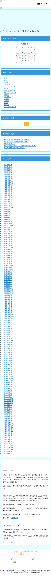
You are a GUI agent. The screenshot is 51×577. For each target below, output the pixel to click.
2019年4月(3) (8, 330)
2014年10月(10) (9, 425)
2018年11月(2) (8, 338)
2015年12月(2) (8, 399)
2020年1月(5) (8, 312)
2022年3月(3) (8, 260)
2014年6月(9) (8, 433)
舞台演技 (6, 105)
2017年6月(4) (8, 368)
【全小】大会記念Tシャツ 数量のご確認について (20, 146)
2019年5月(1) (8, 328)
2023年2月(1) (8, 241)
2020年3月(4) (8, 308)
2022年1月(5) (8, 264)
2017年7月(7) (8, 366)
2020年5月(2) (8, 304)
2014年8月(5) (8, 429)
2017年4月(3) (8, 370)
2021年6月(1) (8, 278)
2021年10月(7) (8, 270)
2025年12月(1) (8, 181)
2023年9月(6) (8, 227)
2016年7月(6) (8, 387)
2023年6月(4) (8, 233)
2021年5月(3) (8, 280)
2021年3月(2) (8, 284)
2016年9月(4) (8, 383)
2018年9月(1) (8, 342)
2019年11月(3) (8, 316)
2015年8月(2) (8, 407)
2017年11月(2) (8, 360)
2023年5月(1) (8, 235)
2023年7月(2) (8, 231)
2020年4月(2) (8, 306)
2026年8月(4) (8, 165)
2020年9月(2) (8, 296)
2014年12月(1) (8, 423)
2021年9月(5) (8, 272)
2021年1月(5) (8, 288)
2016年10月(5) (8, 381)
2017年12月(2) (8, 358)
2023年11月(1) (8, 223)
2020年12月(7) (8, 290)
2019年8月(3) (8, 322)
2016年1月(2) (8, 397)
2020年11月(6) (8, 292)
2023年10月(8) (8, 225)
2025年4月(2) (8, 197)
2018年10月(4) (8, 340)
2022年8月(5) (8, 251)
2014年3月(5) (8, 439)
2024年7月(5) (8, 213)
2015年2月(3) (8, 419)
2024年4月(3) (8, 217)
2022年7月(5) (8, 253)
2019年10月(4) (8, 318)
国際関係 (6, 95)
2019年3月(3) (8, 332)
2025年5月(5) (8, 195)
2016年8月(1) (8, 385)
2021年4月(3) (8, 282)
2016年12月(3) (8, 376)
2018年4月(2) (8, 352)
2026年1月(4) (8, 179)
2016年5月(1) (8, 391)
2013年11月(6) (8, 447)
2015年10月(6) (8, 403)
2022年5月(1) (8, 257)
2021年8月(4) (8, 274)
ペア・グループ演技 (10, 87)
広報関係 (6, 101)
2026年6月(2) (8, 169)
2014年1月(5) (8, 443)
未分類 (6, 103)
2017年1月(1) (8, 374)
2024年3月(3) (8, 219)
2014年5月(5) (8, 435)
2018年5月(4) (8, 350)
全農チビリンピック (10, 93)
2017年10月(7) (8, 362)
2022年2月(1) (8, 262)
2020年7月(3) (8, 300)
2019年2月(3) (8, 334)
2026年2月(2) (8, 177)
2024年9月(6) (8, 209)
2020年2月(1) (8, 310)
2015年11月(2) (8, 401)
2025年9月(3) (8, 187)
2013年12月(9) (8, 445)
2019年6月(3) (8, 326)
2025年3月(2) (8, 199)
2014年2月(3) (8, 441)
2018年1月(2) (8, 356)
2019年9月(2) (8, 320)
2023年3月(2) (8, 239)
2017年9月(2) (8, 364)
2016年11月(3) (8, 378)
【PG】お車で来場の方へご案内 (14, 148)
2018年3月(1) (8, 354)
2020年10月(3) (8, 294)
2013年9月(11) (8, 451)
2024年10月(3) (8, 207)
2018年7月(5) (8, 346)
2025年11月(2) (8, 183)
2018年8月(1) (8, 344)
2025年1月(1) (8, 203)
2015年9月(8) (8, 405)
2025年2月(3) (8, 201)
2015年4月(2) (8, 415)
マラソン (6, 89)
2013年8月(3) (8, 453)
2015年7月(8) (8, 409)
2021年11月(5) (8, 268)
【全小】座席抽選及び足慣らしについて (16, 140)
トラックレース (9, 85)
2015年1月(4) (8, 421)
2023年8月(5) (8, 229)
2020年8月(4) (8, 298)
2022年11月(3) (8, 245)
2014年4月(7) (8, 437)
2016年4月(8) (8, 393)
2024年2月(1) (8, 221)
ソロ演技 (6, 83)
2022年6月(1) (8, 255)
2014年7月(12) (8, 431)
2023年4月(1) (8, 237)
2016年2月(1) (8, 395)
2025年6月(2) (8, 193)
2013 (5, 78)
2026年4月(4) (8, 173)
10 (19, 55)
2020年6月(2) (8, 302)
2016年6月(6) (8, 389)
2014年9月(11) (8, 427)
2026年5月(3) (8, 171)
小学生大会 (7, 97)
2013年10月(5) (8, 449)
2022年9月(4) (8, 249)
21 (31, 58)
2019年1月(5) (8, 336)
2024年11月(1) (8, 205)
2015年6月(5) (8, 411)
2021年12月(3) (8, 266)
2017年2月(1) (8, 372)
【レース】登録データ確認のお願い (22, 465)
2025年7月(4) (8, 191)
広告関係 (6, 99)
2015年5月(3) (8, 413)
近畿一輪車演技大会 (10, 107)
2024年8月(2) (8, 211)
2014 (5, 80)
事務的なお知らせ (9, 91)
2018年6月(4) (8, 348)
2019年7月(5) (8, 324)
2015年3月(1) (8, 417)
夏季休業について (9, 144)
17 (19, 58)
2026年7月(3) (8, 167)
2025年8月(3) (8, 189)
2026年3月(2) (8, 175)
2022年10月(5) (8, 247)
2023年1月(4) (8, 243)
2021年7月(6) (8, 276)
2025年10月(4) (8, 185)
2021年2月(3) (8, 286)
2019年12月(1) (8, 314)
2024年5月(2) (8, 215)
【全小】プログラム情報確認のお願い (16, 142)
